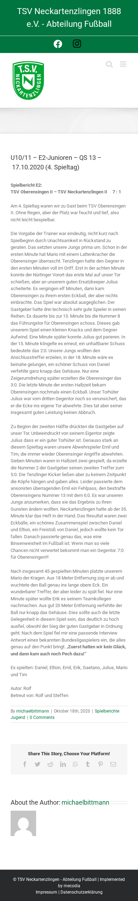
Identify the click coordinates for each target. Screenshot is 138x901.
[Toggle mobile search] (109, 64)
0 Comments (42, 717)
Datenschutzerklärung (82, 892)
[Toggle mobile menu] (123, 64)
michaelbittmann (32, 711)
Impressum (46, 892)
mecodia (72, 885)
